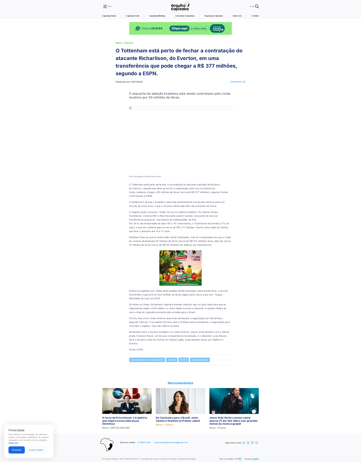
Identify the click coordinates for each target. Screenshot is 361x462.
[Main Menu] (105, 6)
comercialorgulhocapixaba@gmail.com (171, 442)
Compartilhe (236, 82)
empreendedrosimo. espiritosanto (147, 360)
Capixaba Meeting (157, 16)
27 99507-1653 (144, 442)
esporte (171, 360)
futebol (183, 360)
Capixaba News (109, 16)
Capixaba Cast (132, 16)
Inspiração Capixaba (213, 16)
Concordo (16, 450)
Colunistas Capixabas (184, 16)
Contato (255, 16)
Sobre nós (237, 16)
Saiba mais (13, 443)
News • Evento (217, 427)
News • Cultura (164, 424)
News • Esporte (124, 43)
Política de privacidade (187, 459)
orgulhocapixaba (200, 360)
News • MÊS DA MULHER (116, 427)
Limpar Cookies (36, 450)
